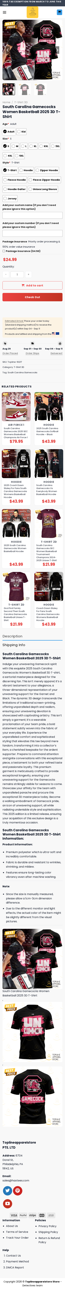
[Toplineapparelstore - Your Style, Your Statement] (32, 12)
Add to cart (34, 285)
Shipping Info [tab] (13, 645)
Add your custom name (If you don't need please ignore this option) (29, 207)
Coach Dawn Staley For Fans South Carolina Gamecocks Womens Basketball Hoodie (48, 614)
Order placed (10, 353)
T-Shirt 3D (21, 102)
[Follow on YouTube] (7, 1203)
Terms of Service (17, 1232)
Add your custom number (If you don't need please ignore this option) (30, 225)
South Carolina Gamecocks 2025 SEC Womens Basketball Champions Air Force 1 (16, 433)
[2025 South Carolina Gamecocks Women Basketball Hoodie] (16, 523)
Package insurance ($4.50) (23, 251)
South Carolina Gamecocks (22, 372)
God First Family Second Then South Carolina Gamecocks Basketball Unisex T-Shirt (15, 614)
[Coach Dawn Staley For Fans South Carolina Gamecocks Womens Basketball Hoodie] (48, 586)
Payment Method (17, 1261)
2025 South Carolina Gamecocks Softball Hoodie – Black (47, 431)
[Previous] (8, 50)
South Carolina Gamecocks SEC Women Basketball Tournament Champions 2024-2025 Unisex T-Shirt (46, 553)
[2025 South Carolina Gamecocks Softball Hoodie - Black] (48, 406)
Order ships (32, 353)
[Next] (57, 50)
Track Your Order (17, 1238)
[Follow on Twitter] (7, 1190)
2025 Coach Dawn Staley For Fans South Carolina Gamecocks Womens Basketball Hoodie (15, 491)
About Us (12, 1226)
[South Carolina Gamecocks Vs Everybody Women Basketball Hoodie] (48, 463)
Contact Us (13, 1256)
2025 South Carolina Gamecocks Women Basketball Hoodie (15, 548)
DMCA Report (15, 1267)
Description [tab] (12, 636)
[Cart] (59, 12)
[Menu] (4, 12)
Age (5, 124)
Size (5, 138)
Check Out (32, 297)
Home (6, 102)
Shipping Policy (48, 1232)
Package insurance (14, 241)
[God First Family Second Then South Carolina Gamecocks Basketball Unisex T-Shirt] (16, 586)
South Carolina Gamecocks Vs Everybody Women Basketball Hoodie (46, 490)
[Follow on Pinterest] (17, 1190)
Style (6, 162)
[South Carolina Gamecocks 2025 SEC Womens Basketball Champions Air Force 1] (16, 406)
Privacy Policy (47, 1226)
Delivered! (56, 353)
